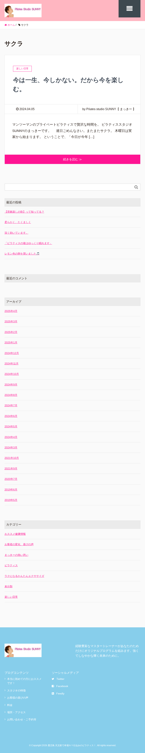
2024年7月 (11, 405)
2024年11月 (12, 363)
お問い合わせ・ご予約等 (21, 719)
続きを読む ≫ (72, 159)
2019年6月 (11, 489)
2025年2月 (11, 332)
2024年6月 (11, 416)
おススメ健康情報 (15, 533)
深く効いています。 (16, 232)
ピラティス (11, 565)
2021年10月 (12, 457)
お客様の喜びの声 (17, 697)
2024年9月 (11, 384)
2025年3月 (11, 321)
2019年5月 (11, 499)
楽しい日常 (11, 596)
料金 (9, 705)
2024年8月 (11, 394)
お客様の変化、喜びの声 (19, 544)
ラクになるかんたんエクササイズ (24, 575)
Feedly (60, 693)
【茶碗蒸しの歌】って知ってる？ (24, 211)
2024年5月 (11, 426)
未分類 (8, 586)
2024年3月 (11, 447)
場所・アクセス (16, 712)
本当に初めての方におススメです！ (24, 681)
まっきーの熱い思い (16, 554)
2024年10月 (12, 373)
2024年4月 (11, 437)
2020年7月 (11, 478)
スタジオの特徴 (16, 690)
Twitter (60, 678)
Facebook (62, 686)
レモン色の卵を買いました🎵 (22, 253)
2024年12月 (12, 353)
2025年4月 (11, 311)
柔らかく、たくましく (18, 222)
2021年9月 (11, 468)
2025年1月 (11, 342)
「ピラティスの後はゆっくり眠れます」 (28, 243)
